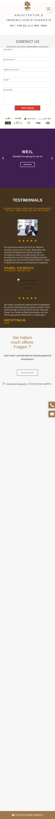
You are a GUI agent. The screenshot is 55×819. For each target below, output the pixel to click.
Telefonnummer (11, 69)
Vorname (8, 49)
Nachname (9, 59)
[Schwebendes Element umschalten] (48, 9)
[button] (3, 158)
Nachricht (7, 90)
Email (6, 79)
